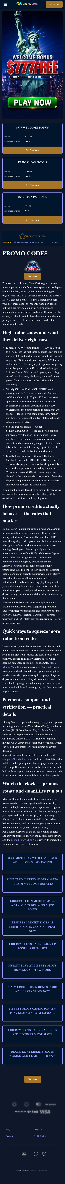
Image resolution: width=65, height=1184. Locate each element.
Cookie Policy (40, 1136)
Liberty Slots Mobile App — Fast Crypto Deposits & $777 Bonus (32, 905)
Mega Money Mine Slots (24, 839)
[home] (27, 6)
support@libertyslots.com (17, 759)
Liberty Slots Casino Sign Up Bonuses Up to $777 (32, 946)
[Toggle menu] (5, 4)
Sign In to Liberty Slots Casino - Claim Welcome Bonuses (32, 881)
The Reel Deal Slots (17, 242)
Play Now (54, 4)
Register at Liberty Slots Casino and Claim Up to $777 (32, 1054)
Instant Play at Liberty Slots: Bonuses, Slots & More (32, 967)
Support (9, 1136)
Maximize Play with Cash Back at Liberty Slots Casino (32, 860)
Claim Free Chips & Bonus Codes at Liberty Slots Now (32, 989)
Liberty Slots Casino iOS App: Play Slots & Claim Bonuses (32, 1011)
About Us (38, 1129)
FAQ (8, 1129)
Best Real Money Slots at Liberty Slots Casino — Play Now (32, 926)
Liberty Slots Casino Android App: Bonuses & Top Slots (32, 1032)
